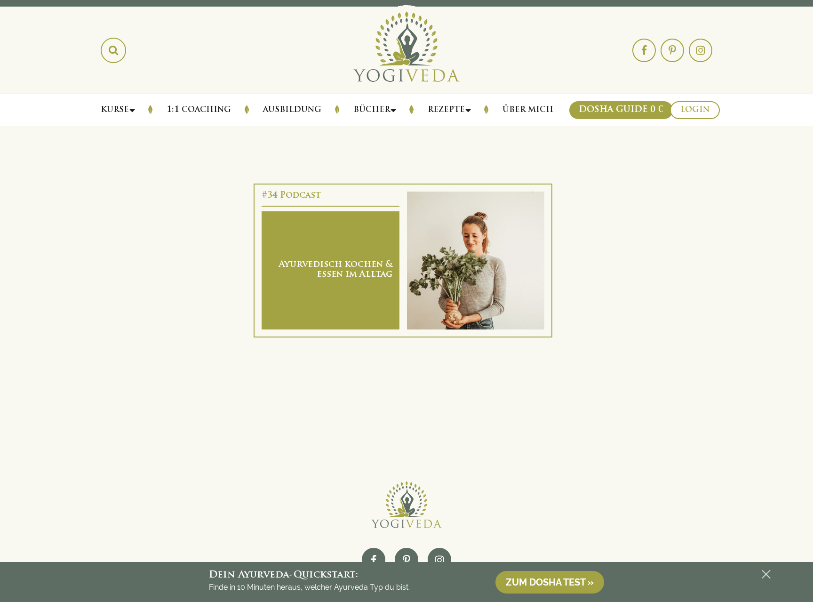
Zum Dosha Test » (550, 582)
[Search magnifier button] (113, 50)
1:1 (199, 110)
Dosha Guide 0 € (621, 110)
